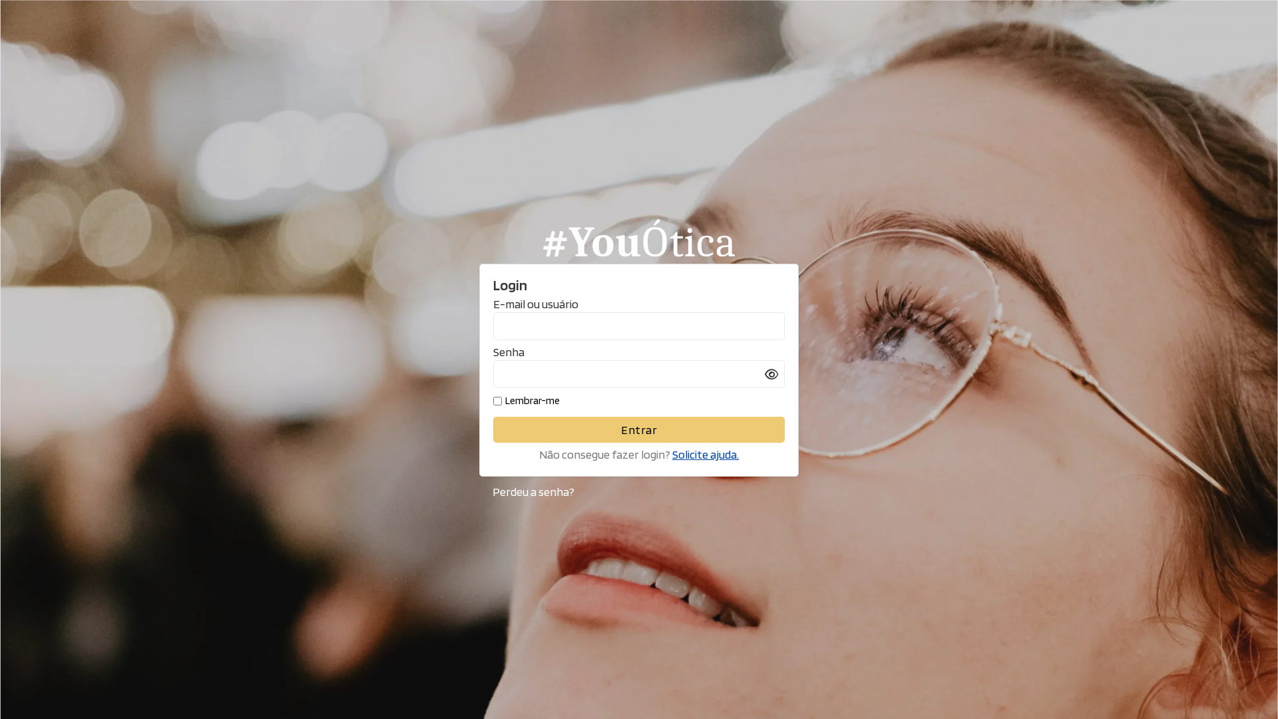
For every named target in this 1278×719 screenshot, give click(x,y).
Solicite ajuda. (705, 454)
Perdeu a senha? (533, 492)
